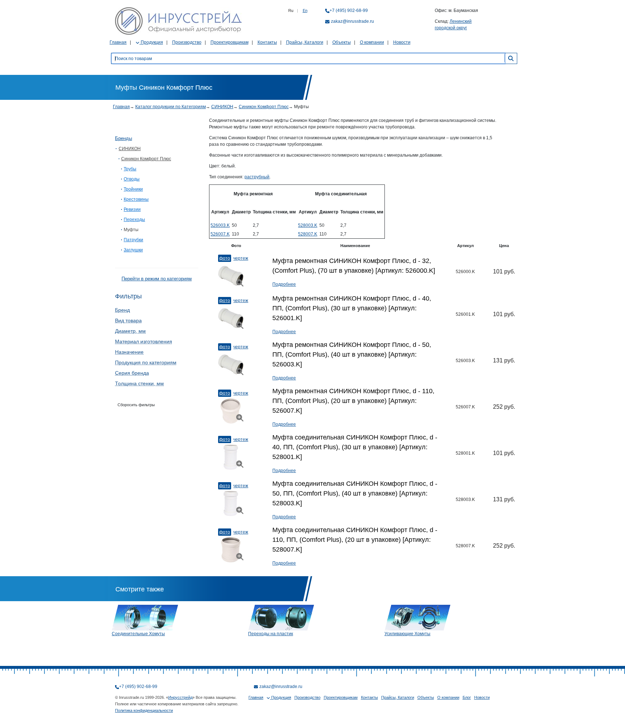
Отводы (132, 179)
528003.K (307, 225)
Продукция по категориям (146, 362)
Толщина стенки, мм (139, 383)
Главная (118, 42)
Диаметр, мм (130, 331)
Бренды (123, 138)
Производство (186, 42)
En (305, 10)
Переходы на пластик (270, 633)
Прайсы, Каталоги (304, 42)
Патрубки (133, 239)
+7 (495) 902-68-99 (348, 10)
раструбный (257, 176)
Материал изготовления (143, 341)
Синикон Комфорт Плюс (264, 106)
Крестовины (136, 199)
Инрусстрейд (180, 697)
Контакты (267, 42)
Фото (224, 258)
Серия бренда (132, 373)
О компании (372, 42)
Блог (467, 697)
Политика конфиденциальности (144, 710)
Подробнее (284, 284)
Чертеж (240, 258)
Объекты (341, 42)
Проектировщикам (229, 42)
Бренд (122, 310)
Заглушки (133, 249)
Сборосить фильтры (136, 405)
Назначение (129, 352)
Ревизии (132, 209)
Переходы (134, 219)
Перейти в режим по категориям (157, 278)
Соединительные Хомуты (138, 633)
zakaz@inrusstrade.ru (352, 21)
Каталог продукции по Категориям (170, 106)
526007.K (220, 234)
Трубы (130, 168)
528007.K (307, 234)
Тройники (133, 189)
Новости (402, 42)
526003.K (220, 225)
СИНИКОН (222, 106)
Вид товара (128, 320)
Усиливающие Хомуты (407, 633)
